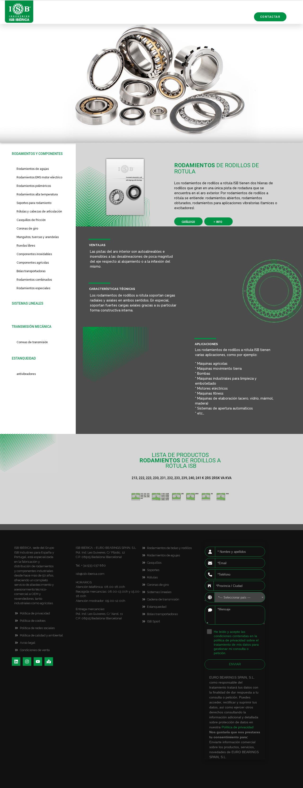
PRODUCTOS (122, 13)
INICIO (95, 13)
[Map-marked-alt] (49, 661)
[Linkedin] (16, 661)
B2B (247, 17)
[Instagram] (27, 661)
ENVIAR (235, 664)
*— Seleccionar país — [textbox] (234, 597)
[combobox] (239, 597)
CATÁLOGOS (224, 17)
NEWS (237, 13)
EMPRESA (176, 13)
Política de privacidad (238, 727)
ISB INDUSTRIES (208, 13)
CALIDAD (150, 13)
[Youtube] (38, 661)
